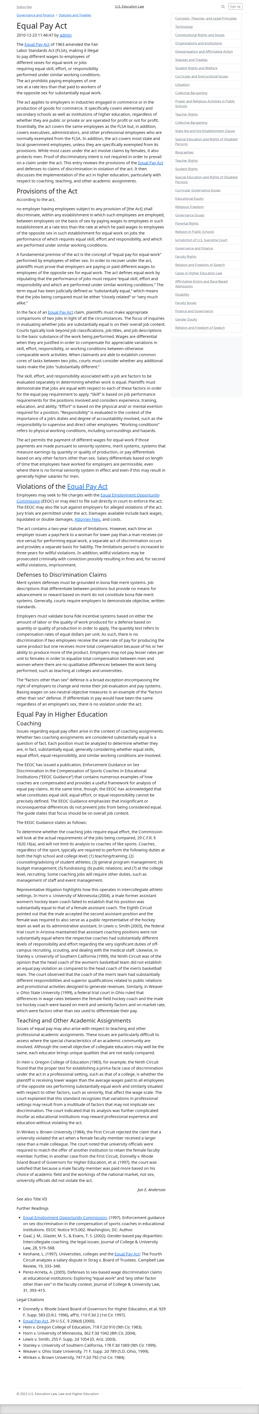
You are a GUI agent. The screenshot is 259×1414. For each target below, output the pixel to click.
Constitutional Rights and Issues (200, 35)
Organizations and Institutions (198, 43)
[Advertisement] (134, 67)
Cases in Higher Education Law (198, 273)
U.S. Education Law (129, 6)
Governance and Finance (35, 15)
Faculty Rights (185, 256)
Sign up (235, 6)
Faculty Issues (185, 303)
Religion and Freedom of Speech (200, 265)
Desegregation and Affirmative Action (204, 51)
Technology (184, 26)
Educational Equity (189, 198)
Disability (182, 294)
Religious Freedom (189, 207)
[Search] (223, 6)
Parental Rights (187, 223)
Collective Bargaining (191, 93)
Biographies (184, 152)
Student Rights (186, 169)
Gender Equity (186, 319)
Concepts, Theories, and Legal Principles (206, 18)
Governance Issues (189, 215)
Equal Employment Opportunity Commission (65, 1217)
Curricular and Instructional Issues (201, 76)
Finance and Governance (194, 311)
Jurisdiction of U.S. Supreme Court (201, 240)
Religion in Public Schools (194, 231)
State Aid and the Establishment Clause (205, 131)
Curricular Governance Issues (198, 190)
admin (66, 35)
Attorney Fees (87, 519)
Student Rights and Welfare (196, 68)
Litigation (182, 84)
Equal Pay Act (37, 44)
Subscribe (24, 7)
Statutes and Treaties (75, 15)
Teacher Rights (186, 114)
